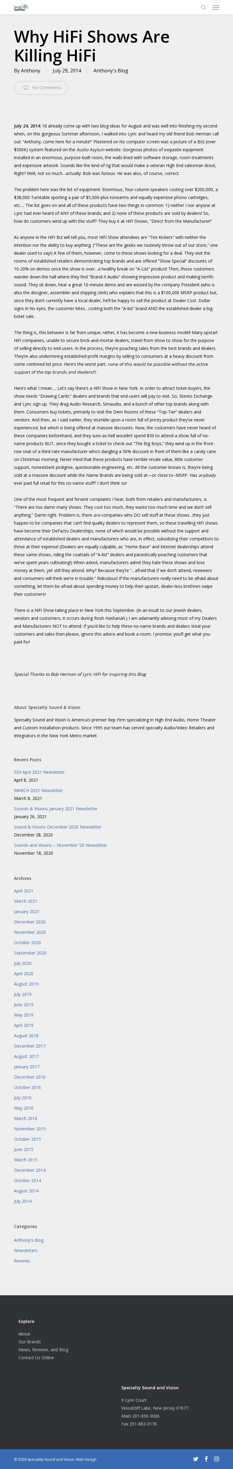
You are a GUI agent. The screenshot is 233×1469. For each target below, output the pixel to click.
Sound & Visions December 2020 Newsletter (57, 827)
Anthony (30, 70)
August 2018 (26, 1035)
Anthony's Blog (110, 70)
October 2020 (27, 942)
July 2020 (23, 963)
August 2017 (26, 1056)
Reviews (22, 1261)
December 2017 (30, 1046)
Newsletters (26, 1250)
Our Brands (30, 1342)
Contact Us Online (36, 1357)
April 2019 (23, 1025)
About (24, 1334)
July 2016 (23, 1098)
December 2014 (30, 1170)
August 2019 (26, 984)
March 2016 (25, 1118)
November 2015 (30, 1129)
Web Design (86, 1459)
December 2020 (30, 922)
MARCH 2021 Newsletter (38, 790)
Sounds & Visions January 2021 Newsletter (55, 808)
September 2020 (30, 953)
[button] (215, 7)
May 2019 (23, 1015)
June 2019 (23, 1004)
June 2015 (23, 1149)
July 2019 (23, 994)
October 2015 (27, 1139)
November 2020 (30, 932)
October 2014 (27, 1180)
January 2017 (26, 1066)
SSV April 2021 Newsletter (39, 772)
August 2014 (26, 1191)
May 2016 (23, 1108)
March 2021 (25, 901)
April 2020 (23, 973)
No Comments (46, 87)
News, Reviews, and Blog (43, 1349)
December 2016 (30, 1077)
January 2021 (26, 911)
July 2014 (23, 1201)
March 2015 (25, 1160)
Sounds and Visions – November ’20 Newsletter (60, 845)
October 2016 (27, 1087)
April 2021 (23, 891)
